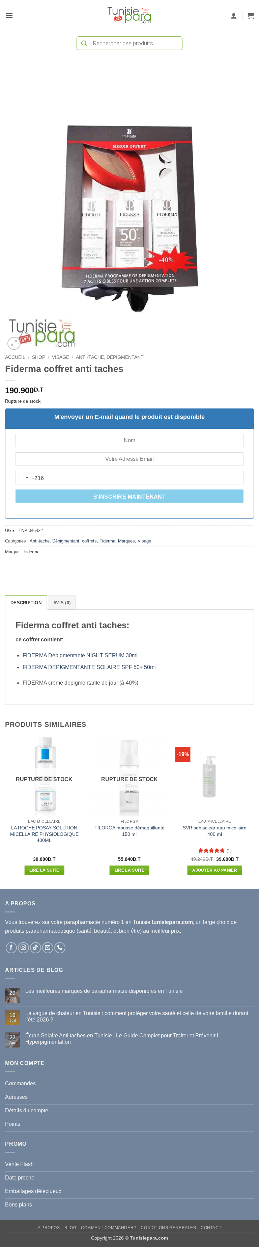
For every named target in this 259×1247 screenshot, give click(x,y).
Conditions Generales (168, 1227)
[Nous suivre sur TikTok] (35, 947)
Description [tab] (25, 602)
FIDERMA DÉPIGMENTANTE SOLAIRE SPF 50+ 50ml (91, 667)
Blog (70, 1227)
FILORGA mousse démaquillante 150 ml (129, 831)
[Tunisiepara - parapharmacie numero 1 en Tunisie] (129, 15)
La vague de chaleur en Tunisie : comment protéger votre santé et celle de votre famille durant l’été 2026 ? (136, 1016)
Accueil (15, 357)
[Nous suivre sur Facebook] (11, 947)
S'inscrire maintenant (129, 497)
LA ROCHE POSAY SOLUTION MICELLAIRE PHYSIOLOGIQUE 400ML (44, 834)
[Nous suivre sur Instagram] (23, 947)
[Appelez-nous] (59, 947)
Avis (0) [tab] (61, 602)
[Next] (254, 812)
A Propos (49, 1227)
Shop (38, 357)
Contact (211, 1227)
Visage (60, 357)
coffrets (89, 540)
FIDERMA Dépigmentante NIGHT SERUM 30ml (80, 655)
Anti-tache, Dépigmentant (110, 357)
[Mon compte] (233, 15)
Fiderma (107, 540)
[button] (9, 15)
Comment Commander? (108, 1227)
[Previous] (5, 812)
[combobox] (30, 478)
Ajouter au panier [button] (214, 870)
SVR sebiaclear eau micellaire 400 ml (215, 831)
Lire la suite (44, 870)
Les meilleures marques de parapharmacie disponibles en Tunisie (104, 991)
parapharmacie (82, 922)
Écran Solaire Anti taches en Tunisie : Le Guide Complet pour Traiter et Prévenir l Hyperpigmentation (121, 1039)
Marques (126, 540)
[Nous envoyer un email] (47, 947)
